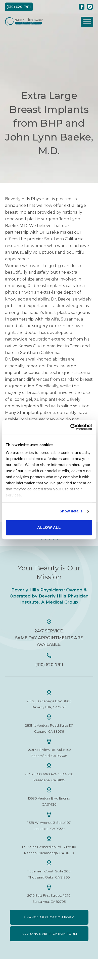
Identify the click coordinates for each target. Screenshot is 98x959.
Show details (71, 511)
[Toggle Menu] (87, 22)
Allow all (49, 527)
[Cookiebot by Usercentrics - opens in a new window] (70, 427)
